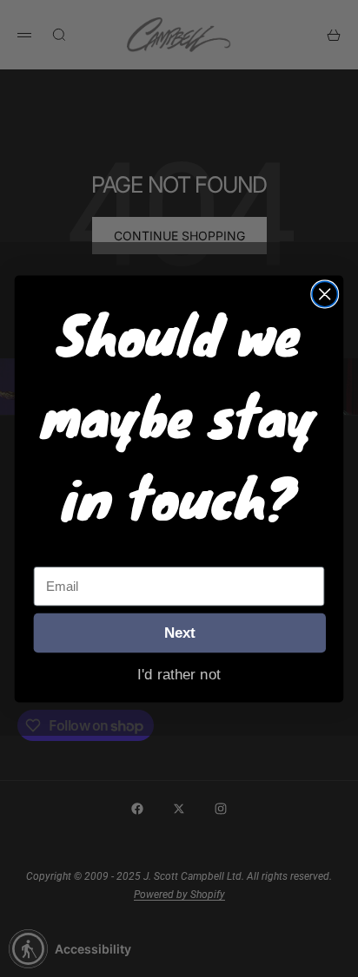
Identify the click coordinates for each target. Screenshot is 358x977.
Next (180, 632)
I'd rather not (179, 673)
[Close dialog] (324, 293)
